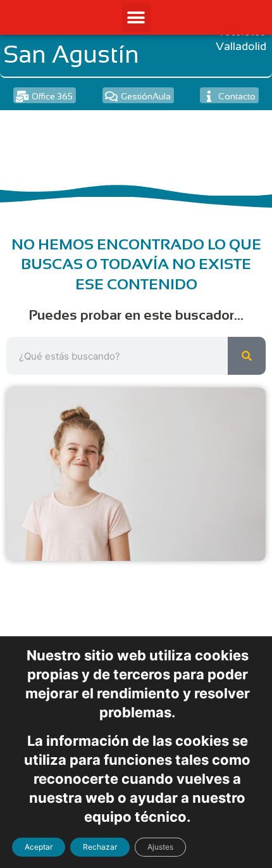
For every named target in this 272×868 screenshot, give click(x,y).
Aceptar (39, 847)
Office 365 (52, 96)
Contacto (237, 96)
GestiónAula (146, 96)
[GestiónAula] (111, 96)
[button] (136, 17)
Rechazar (100, 847)
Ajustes (160, 847)
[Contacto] (208, 96)
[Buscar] (247, 356)
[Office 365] (22, 96)
